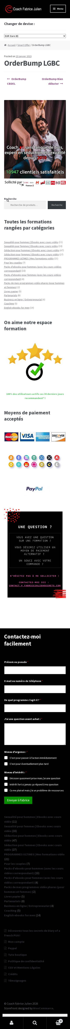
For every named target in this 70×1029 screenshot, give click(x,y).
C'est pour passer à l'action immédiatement (33, 757)
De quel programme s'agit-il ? (22, 700)
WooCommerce (43, 1008)
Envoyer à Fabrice (18, 800)
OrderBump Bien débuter (52, 81)
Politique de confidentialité (26, 961)
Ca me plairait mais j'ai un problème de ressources (37, 790)
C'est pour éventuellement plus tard (29, 763)
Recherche (10, 198)
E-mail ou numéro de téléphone (23, 681)
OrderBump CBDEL (16, 81)
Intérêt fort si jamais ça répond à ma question (34, 784)
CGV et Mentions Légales (24, 967)
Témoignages (17, 980)
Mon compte (16, 941)
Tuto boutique (17, 954)
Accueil (11, 45)
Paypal (12, 948)
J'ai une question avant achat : (23, 719)
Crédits (13, 974)
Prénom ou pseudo (16, 662)
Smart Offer (23, 45)
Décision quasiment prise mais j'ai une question (35, 778)
